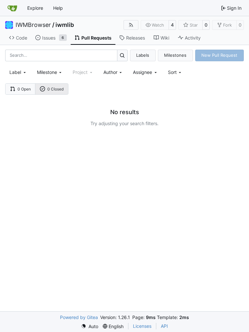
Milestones (175, 55)
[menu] (175, 72)
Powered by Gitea (79, 317)
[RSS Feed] (131, 25)
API (164, 326)
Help (58, 8)
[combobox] (18, 72)
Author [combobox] (110, 72)
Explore (35, 8)
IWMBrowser (33, 25)
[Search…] (122, 55)
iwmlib (64, 25)
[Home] (12, 8)
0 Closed (55, 89)
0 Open (24, 89)
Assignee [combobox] (142, 72)
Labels (142, 55)
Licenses (142, 326)
